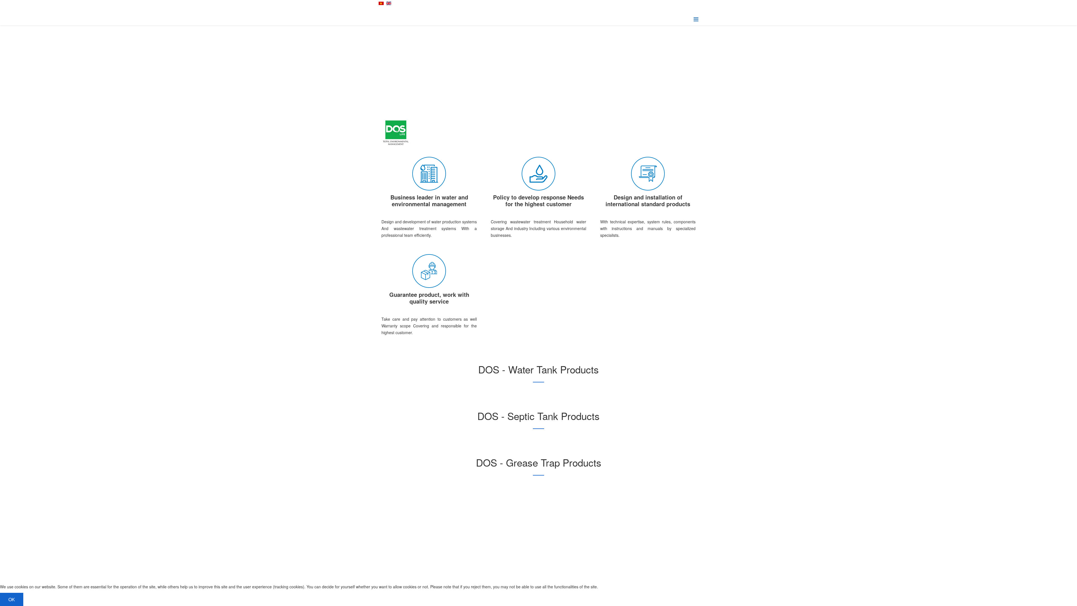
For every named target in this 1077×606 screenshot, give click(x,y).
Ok (11, 599)
